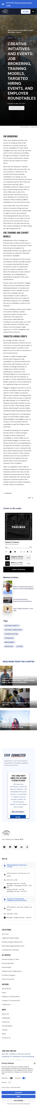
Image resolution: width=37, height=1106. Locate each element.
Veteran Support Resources (12, 942)
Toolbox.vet (6, 1004)
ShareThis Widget (16, 108)
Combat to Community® (11, 1000)
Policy (4, 993)
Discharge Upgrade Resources (13, 946)
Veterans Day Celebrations (12, 971)
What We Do (6, 989)
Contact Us (6, 1038)
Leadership (6, 1018)
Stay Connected (8, 979)
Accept (18, 817)
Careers (5, 1030)
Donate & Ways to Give (10, 959)
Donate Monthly (8, 963)
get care (25, 11)
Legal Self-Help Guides (10, 938)
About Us (5, 1014)
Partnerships (6, 967)
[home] (5, 11)
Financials (5, 1022)
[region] (19, 561)
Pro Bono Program (8, 975)
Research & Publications (11, 997)
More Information (18, 812)
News (4, 1034)
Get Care (5, 934)
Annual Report (7, 1026)
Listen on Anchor (18, 569)
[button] (33, 12)
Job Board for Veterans (10, 950)
